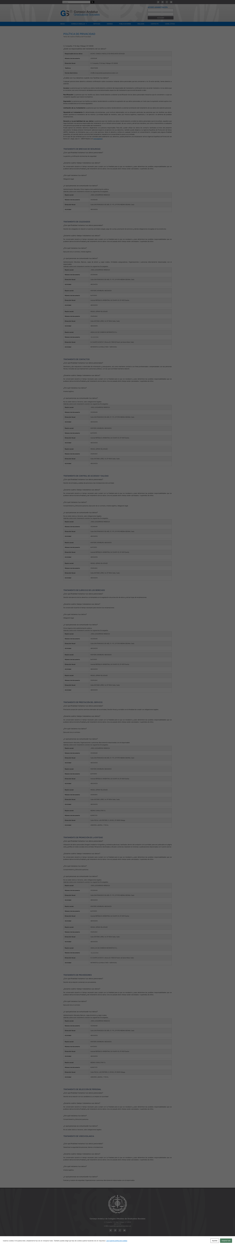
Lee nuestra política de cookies (116, 1241)
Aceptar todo (226, 1241)
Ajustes (214, 1241)
